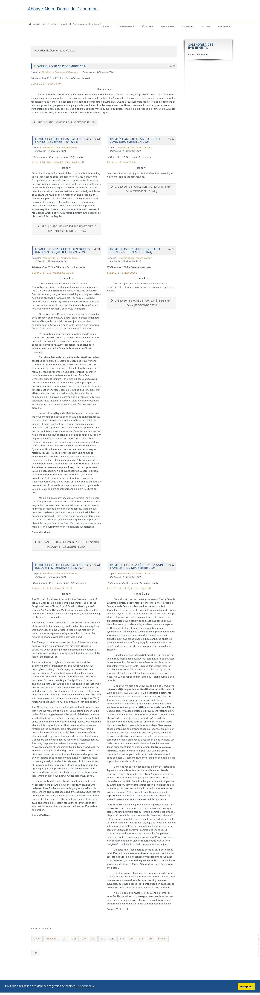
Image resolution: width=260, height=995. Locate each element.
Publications (167, 26)
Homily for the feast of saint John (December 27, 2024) (135, 140)
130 (93, 938)
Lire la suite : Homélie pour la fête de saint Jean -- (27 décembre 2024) (143, 303)
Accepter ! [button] (246, 986)
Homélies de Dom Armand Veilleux (59, 72)
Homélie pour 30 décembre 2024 (60, 66)
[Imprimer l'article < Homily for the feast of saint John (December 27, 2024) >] (169, 138)
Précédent (51, 938)
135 (141, 938)
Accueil (107, 26)
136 (150, 938)
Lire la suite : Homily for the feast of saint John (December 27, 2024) (143, 189)
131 (103, 938)
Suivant (162, 938)
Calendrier (188, 26)
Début (37, 938)
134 (131, 938)
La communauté (126, 26)
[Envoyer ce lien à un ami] (174, 66)
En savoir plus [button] (85, 986)
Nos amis (206, 26)
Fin (35, 952)
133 (122, 938)
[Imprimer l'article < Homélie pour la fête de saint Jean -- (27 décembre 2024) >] (169, 249)
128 (74, 938)
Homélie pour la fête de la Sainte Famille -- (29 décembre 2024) (138, 566)
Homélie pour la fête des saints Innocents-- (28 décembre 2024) (62, 251)
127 (64, 938)
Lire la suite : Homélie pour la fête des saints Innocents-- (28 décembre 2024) (68, 544)
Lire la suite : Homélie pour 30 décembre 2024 (65, 122)
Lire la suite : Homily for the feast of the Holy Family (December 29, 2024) (68, 228)
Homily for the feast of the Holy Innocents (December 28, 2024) (63, 566)
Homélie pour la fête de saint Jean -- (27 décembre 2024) (135, 251)
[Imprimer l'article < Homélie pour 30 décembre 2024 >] (170, 66)
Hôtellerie (147, 26)
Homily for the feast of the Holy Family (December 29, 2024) (63, 140)
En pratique (224, 26)
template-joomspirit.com (258, 945)
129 (84, 938)
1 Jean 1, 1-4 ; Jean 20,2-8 (122, 272)
